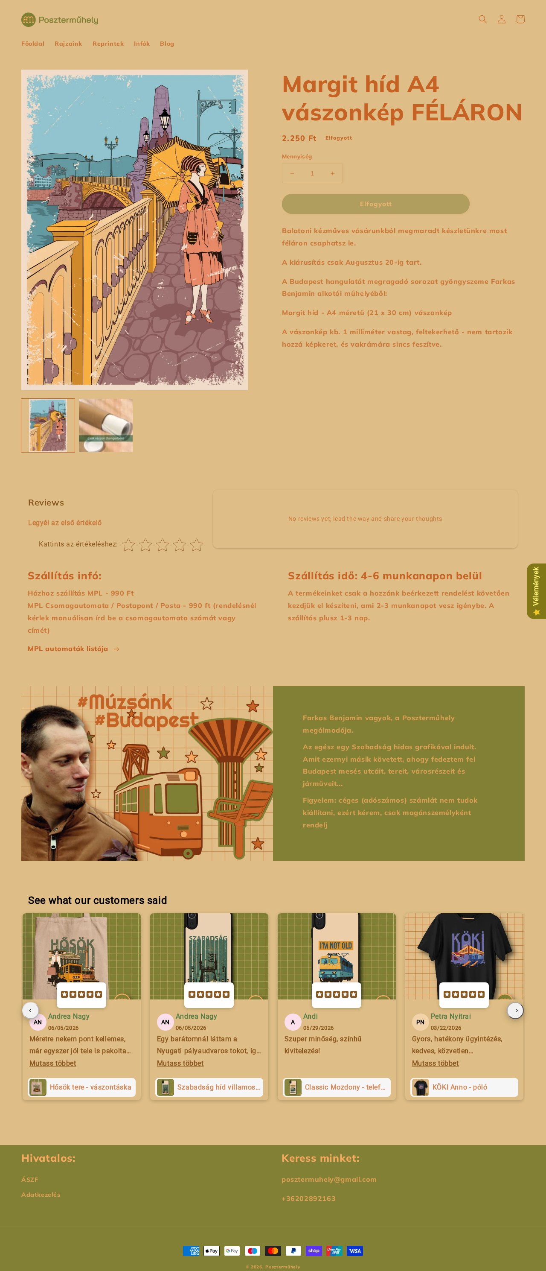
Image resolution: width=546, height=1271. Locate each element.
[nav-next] (515, 1010)
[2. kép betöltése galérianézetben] (105, 425)
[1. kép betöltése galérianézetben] (48, 425)
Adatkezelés (41, 1194)
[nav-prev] (30, 1010)
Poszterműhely (282, 1267)
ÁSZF (29, 1179)
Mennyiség (297, 156)
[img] (81, 995)
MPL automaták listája (68, 648)
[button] (482, 19)
